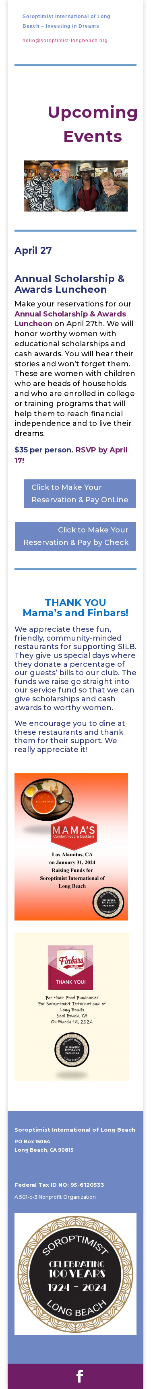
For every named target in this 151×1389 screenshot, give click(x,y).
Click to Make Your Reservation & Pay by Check (75, 536)
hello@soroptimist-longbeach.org (65, 40)
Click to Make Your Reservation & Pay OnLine (79, 493)
